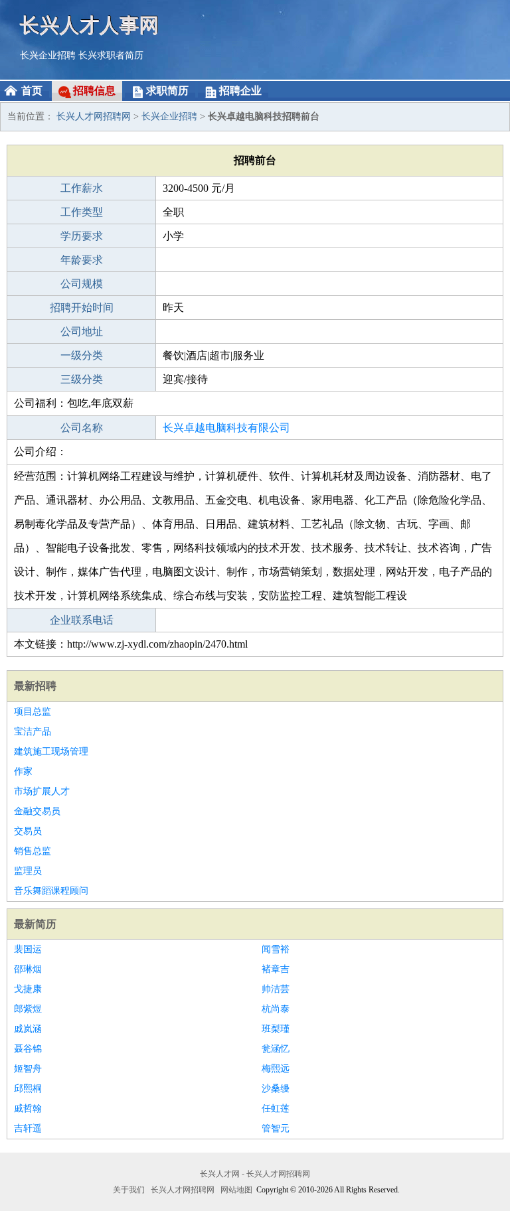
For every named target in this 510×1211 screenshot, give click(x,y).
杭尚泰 (276, 1009)
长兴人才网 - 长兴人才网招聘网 (255, 1173)
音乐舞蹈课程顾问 (51, 891)
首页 (31, 90)
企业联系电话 (82, 620)
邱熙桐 (28, 1089)
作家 (23, 771)
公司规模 (81, 283)
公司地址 (81, 331)
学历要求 (81, 236)
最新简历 (35, 924)
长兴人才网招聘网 (93, 116)
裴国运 (28, 949)
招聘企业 (240, 90)
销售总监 (32, 851)
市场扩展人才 (42, 791)
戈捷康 (28, 989)
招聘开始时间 (82, 307)
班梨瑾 (276, 1029)
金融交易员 (37, 811)
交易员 (28, 831)
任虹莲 (276, 1108)
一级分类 (81, 355)
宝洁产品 (32, 732)
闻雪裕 (276, 949)
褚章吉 (276, 969)
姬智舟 (28, 1069)
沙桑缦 (276, 1089)
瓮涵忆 (276, 1049)
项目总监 (32, 712)
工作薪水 (81, 188)
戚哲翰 (28, 1108)
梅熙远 (276, 1069)
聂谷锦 (28, 1049)
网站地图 (236, 1189)
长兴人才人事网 (89, 25)
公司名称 (81, 427)
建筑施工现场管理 (51, 751)
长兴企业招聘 (48, 55)
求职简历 (167, 90)
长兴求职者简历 (110, 55)
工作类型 (81, 212)
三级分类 (81, 379)
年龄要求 (81, 259)
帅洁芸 (276, 989)
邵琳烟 (28, 969)
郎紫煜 (28, 1009)
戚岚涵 (28, 1029)
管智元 (276, 1128)
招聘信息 (94, 90)
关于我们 (129, 1189)
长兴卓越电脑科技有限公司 (226, 427)
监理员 (28, 871)
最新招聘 (35, 685)
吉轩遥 (28, 1128)
